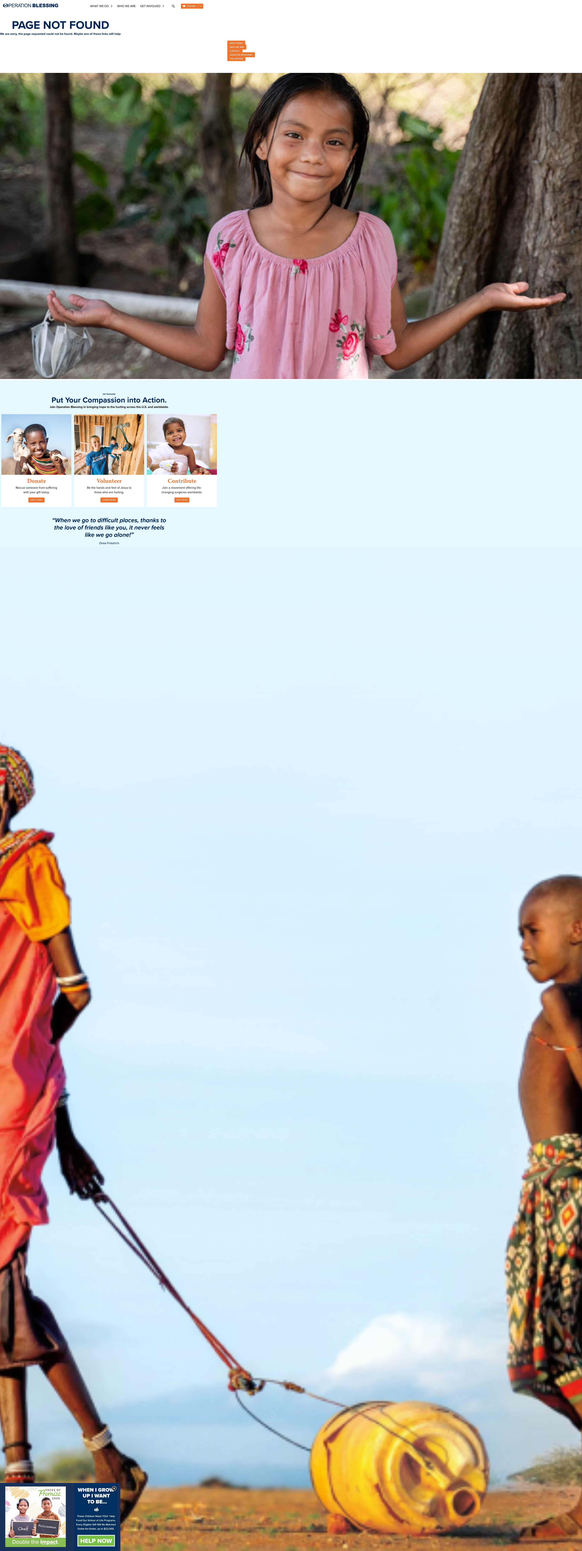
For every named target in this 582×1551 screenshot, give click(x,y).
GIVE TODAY (236, 43)
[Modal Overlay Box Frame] (60, 1517)
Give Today (36, 499)
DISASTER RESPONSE (241, 54)
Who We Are (126, 6)
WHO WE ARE (237, 47)
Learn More (109, 499)
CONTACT (235, 51)
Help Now (182, 499)
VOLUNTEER (236, 58)
